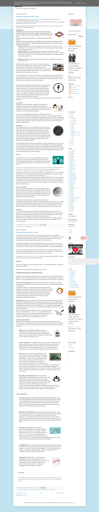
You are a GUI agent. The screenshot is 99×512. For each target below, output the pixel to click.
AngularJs (71, 160)
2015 (71, 141)
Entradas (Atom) (25, 495)
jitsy (54, 402)
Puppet (70, 202)
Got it (83, 3)
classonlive (26, 489)
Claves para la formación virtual (35, 19)
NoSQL (70, 194)
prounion (71, 169)
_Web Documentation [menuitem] (73, 284)
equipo (70, 152)
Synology (46, 347)
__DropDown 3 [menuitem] (72, 275)
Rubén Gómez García (75, 93)
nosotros (71, 156)
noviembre (73, 120)
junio (72, 127)
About (70, 231)
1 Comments (35, 487)
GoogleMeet (34, 489)
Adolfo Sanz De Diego (75, 85)
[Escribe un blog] (41, 225)
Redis (70, 203)
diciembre (73, 118)
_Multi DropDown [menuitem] (72, 270)
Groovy (70, 184)
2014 (71, 143)
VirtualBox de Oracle (34, 311)
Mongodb (71, 163)
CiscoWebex (21, 489)
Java (70, 162)
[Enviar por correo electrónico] (39, 225)
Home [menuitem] (70, 267)
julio (72, 125)
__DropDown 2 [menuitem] (72, 273)
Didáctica (20, 226)
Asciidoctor (71, 172)
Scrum (70, 205)
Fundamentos (72, 180)
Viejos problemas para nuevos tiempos (74, 48)
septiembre (73, 123)
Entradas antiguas (60, 492)
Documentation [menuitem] (72, 282)
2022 (71, 113)
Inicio (41, 492)
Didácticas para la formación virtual (31, 256)
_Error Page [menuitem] (71, 279)
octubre (72, 122)
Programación (72, 165)
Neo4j (70, 193)
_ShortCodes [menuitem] (72, 276)
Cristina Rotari (74, 87)
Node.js (70, 196)
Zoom (55, 387)
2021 (71, 115)
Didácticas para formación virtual (27, 16)
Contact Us (71, 347)
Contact (70, 232)
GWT (70, 181)
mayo (72, 129)
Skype (33, 431)
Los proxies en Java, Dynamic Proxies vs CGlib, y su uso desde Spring (75, 68)
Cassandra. (71, 174)
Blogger (73, 502)
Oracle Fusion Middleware (74, 197)
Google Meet (32, 432)
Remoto (31, 226)
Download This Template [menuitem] (74, 287)
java (46, 448)
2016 (71, 140)
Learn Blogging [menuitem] (72, 281)
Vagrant (70, 209)
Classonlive (34, 464)
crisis (70, 154)
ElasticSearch (72, 177)
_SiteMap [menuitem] (71, 278)
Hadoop (71, 187)
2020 (71, 117)
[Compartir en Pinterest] (45, 225)
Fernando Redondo (75, 89)
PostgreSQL (71, 200)
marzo (72, 138)
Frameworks (71, 178)
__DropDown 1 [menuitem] (72, 272)
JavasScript (71, 188)
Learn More (78, 3)
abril (72, 130)
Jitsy (38, 489)
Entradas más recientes (21, 492)
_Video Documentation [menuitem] (73, 285)
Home (70, 229)
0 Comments (35, 224)
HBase (70, 185)
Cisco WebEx (25, 434)
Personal (71, 199)
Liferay (70, 191)
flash (49, 448)
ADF (70, 171)
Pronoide (28, 226)
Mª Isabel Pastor (74, 91)
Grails (70, 159)
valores (70, 157)
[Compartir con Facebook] (44, 225)
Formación (24, 226)
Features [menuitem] (71, 269)
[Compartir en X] (42, 225)
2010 (71, 145)
